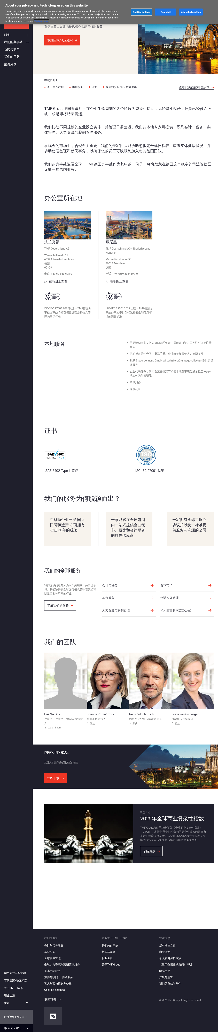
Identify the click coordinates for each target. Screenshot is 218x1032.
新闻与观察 (108, 952)
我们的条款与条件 (170, 983)
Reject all (165, 12)
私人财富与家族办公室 (58, 983)
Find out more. (41, 21)
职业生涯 (107, 958)
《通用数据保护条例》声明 (175, 964)
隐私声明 (164, 971)
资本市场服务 (52, 971)
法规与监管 (166, 977)
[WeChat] (53, 1016)
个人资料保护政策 (170, 958)
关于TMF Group (111, 964)
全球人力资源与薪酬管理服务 (62, 964)
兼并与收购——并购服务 (58, 977)
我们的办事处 (110, 945)
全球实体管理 (52, 958)
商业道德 (164, 952)
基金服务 (49, 952)
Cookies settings (54, 989)
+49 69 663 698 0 (61, 273)
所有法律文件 (167, 945)
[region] (109, 12)
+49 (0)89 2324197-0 (125, 273)
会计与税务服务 (53, 945)
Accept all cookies (191, 12)
